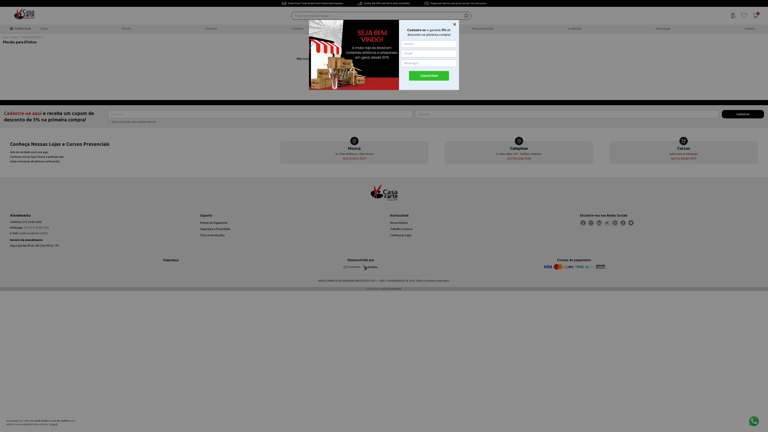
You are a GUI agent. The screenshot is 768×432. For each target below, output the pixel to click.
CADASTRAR (429, 75)
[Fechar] (454, 24)
